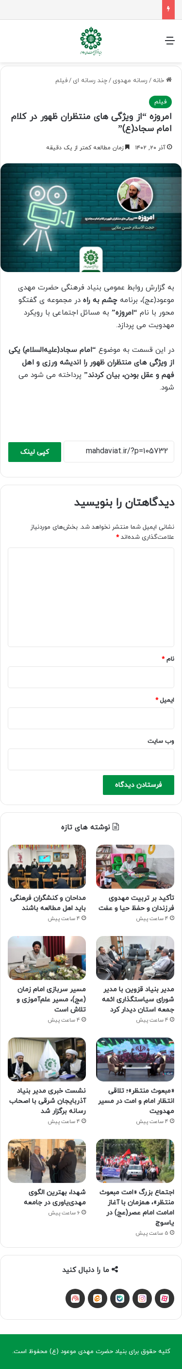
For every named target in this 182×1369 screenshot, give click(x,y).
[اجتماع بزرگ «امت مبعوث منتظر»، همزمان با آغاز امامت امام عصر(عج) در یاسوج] (135, 1161)
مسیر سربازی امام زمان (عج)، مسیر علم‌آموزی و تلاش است (51, 999)
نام (168, 659)
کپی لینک (34, 452)
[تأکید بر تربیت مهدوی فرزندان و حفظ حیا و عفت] (135, 867)
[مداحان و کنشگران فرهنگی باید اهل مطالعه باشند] (47, 867)
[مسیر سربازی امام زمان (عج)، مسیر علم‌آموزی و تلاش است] (47, 958)
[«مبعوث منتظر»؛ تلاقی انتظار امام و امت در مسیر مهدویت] (135, 1059)
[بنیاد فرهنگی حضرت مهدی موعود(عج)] (91, 41)
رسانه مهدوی (130, 80)
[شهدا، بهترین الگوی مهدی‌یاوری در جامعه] (47, 1161)
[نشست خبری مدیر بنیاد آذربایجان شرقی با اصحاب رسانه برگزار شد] (47, 1059)
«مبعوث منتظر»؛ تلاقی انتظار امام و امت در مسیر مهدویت (136, 1101)
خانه (159, 80)
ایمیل (164, 700)
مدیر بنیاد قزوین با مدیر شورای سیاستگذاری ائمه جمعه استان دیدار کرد (138, 999)
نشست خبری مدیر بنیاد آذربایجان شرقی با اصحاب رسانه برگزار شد (47, 1101)
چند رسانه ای (90, 80)
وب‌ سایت (161, 741)
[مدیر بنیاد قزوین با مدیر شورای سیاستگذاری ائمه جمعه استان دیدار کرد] (135, 958)
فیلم (61, 80)
